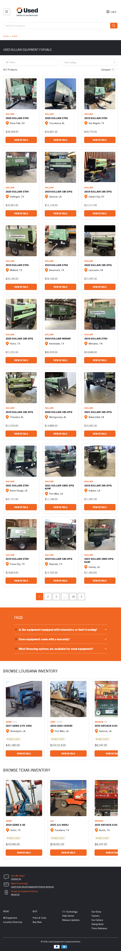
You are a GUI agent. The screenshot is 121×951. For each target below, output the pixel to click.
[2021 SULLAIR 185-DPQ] (99, 387)
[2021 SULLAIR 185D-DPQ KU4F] (60, 461)
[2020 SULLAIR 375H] (21, 93)
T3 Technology (70, 911)
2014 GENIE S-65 (15, 824)
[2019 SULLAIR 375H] (99, 93)
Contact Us (16, 878)
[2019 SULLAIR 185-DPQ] (60, 167)
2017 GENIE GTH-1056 (19, 725)
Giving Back (98, 923)
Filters (12, 62)
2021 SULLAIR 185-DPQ (98, 411)
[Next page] (81, 596)
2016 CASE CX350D (61, 725)
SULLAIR (10, 114)
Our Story (96, 911)
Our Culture (97, 919)
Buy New (37, 921)
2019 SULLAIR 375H (95, 118)
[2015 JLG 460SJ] (68, 798)
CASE (52, 722)
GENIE (9, 722)
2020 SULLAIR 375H (17, 118)
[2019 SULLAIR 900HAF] (60, 314)
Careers (95, 915)
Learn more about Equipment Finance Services (32, 886)
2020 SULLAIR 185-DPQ (98, 264)
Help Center (68, 915)
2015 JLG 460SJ (59, 824)
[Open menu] (6, 11)
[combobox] (60, 25)
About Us (15, 894)
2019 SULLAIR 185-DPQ (58, 191)
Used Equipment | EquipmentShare (64, 941)
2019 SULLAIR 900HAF (58, 338)
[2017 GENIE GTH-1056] (24, 699)
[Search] (113, 25)
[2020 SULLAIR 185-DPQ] (99, 240)
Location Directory (12, 921)
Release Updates (71, 919)
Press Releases (99, 928)
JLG (52, 821)
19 (73, 596)
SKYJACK (99, 722)
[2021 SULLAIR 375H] (21, 461)
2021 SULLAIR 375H (17, 485)
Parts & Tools (39, 917)
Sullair (14, 36)
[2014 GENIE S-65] (24, 798)
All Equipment (10, 917)
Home (6, 36)
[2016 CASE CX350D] (68, 699)
